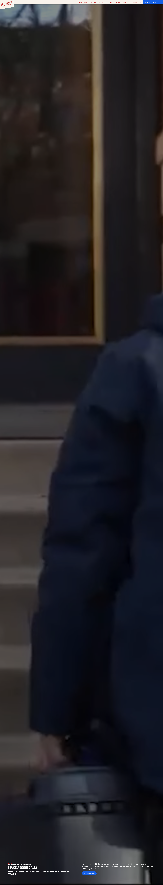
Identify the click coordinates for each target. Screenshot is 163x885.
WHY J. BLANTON (83, 2)
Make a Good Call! (22, 867)
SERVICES (93, 2)
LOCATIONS (126, 2)
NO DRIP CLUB (102, 2)
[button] (153, 2)
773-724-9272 (137, 2)
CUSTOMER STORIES (115, 2)
